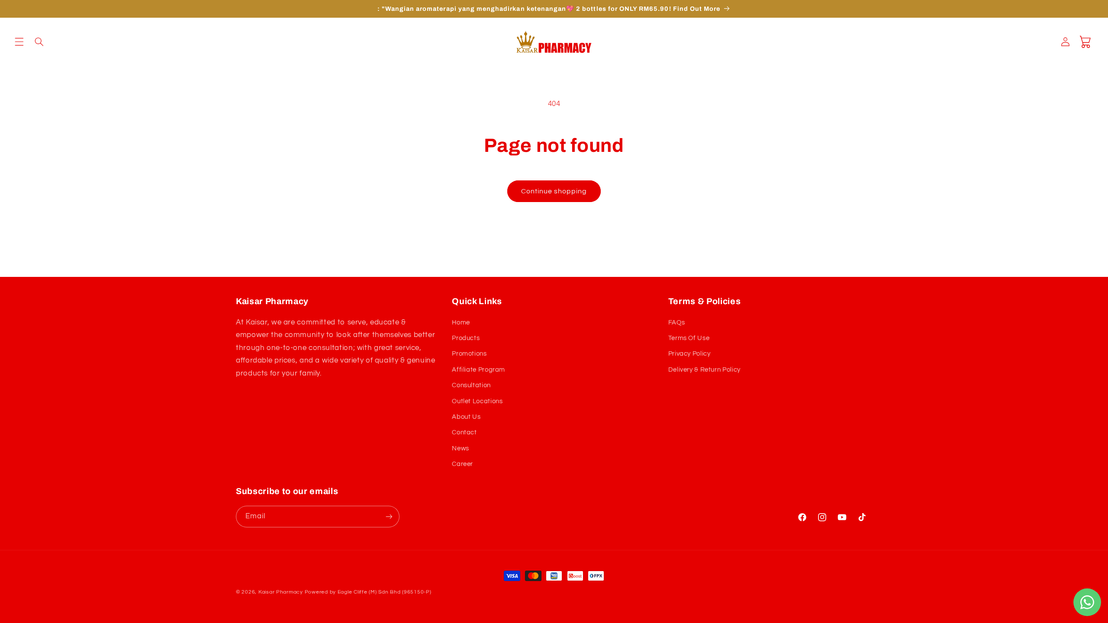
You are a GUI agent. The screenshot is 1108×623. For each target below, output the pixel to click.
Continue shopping (554, 191)
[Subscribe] (389, 516)
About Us (466, 417)
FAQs (676, 322)
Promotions (469, 353)
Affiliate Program (478, 369)
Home (461, 322)
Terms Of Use (689, 338)
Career (462, 464)
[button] (19, 42)
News (460, 448)
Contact (464, 432)
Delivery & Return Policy (704, 369)
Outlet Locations (477, 401)
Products (466, 338)
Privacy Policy (689, 353)
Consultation (471, 385)
